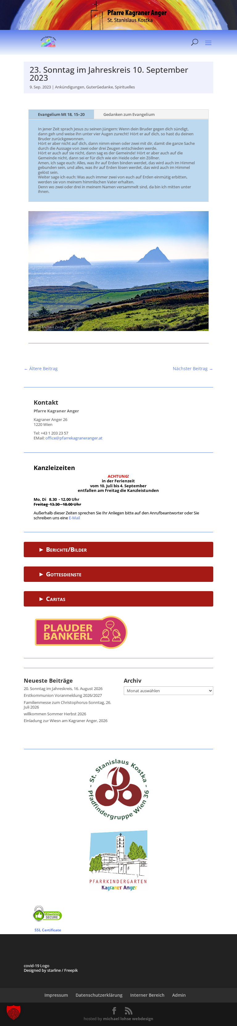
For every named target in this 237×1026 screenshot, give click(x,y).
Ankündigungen (69, 87)
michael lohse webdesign (128, 1018)
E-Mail (74, 518)
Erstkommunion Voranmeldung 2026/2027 (63, 695)
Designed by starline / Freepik (51, 970)
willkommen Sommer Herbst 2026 (55, 714)
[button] (13, 1012)
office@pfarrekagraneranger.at (73, 438)
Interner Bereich (147, 995)
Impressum (56, 995)
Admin (179, 995)
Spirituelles (125, 87)
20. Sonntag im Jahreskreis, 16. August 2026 (63, 688)
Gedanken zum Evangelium (129, 114)
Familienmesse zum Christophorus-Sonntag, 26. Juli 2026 (67, 705)
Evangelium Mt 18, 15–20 (61, 114)
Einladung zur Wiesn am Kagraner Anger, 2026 (65, 720)
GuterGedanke (99, 87)
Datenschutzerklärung (99, 995)
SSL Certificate (48, 930)
